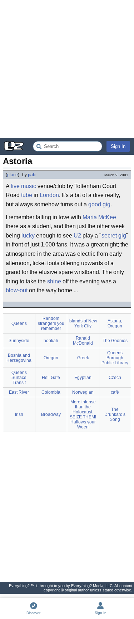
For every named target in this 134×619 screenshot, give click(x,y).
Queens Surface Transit (19, 377)
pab (31, 174)
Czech (115, 377)
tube (26, 195)
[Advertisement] (67, 69)
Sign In (118, 146)
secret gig (113, 235)
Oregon (51, 357)
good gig (99, 204)
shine (54, 281)
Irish (19, 414)
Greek (83, 357)
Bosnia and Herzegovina (18, 358)
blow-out (17, 290)
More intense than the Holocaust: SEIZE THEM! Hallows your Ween (83, 414)
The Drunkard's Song (114, 414)
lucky (28, 235)
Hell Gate (51, 377)
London (49, 195)
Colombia (50, 392)
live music (23, 186)
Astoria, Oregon (115, 323)
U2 (77, 235)
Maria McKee (99, 217)
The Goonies (115, 340)
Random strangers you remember (51, 323)
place (12, 174)
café (115, 392)
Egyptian (82, 377)
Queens (19, 323)
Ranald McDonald (83, 341)
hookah (51, 340)
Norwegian (83, 392)
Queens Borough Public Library (114, 357)
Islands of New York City (83, 323)
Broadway (51, 414)
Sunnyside (19, 340)
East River (19, 392)
